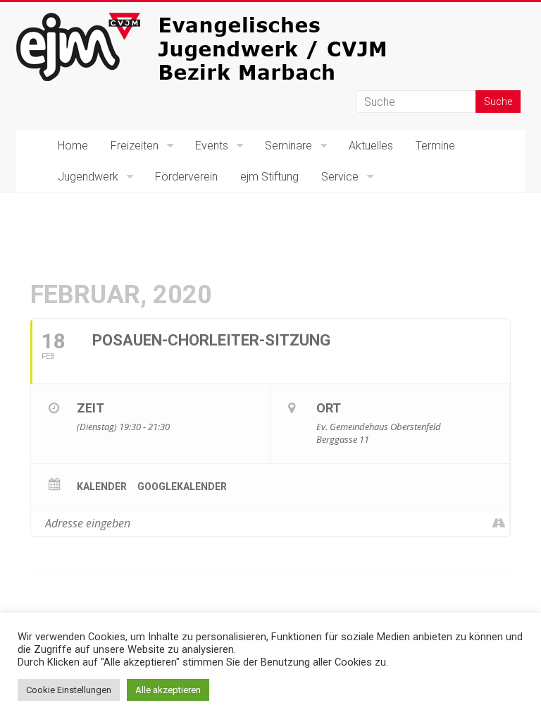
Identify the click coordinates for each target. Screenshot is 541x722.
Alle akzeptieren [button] (168, 690)
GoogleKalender (182, 486)
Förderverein (186, 176)
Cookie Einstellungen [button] (68, 690)
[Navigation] (498, 523)
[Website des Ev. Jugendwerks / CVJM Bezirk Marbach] (227, 19)
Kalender (102, 486)
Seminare (288, 145)
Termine (435, 145)
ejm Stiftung (269, 176)
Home (73, 145)
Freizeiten (134, 145)
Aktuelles (371, 145)
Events (211, 145)
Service (340, 176)
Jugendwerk (88, 176)
